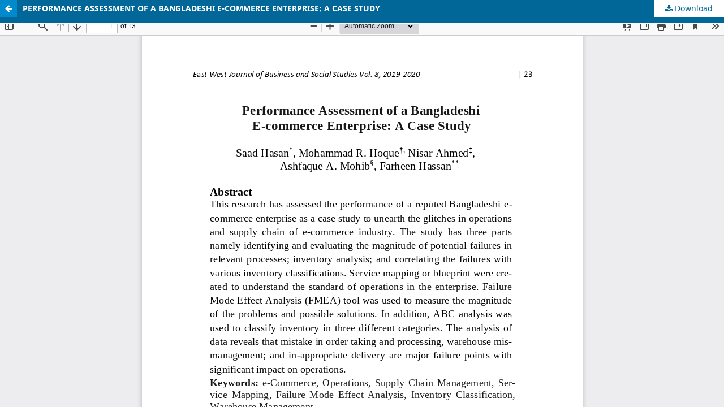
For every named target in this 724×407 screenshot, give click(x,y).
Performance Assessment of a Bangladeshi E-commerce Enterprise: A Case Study (201, 8)
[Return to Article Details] (8, 8)
